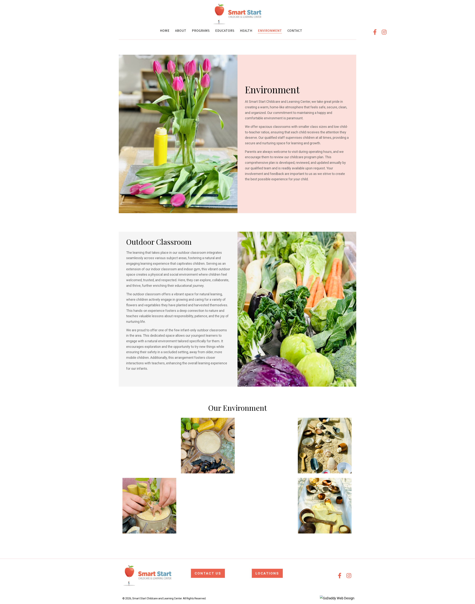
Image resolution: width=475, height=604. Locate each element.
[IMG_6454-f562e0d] (325, 506)
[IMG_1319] (208, 445)
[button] (375, 32)
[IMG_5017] (149, 445)
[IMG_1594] (149, 506)
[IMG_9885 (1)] (208, 506)
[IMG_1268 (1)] (266, 445)
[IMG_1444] (266, 506)
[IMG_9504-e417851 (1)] (325, 445)
